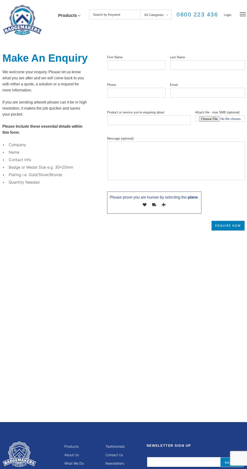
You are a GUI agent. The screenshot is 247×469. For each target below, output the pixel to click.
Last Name (177, 57)
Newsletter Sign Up (169, 445)
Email (174, 85)
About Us (71, 455)
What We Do (74, 463)
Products (71, 446)
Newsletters (114, 463)
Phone (111, 85)
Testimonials (115, 446)
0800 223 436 (197, 14)
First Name (115, 57)
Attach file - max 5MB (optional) (217, 112)
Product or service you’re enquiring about (135, 112)
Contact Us (114, 455)
